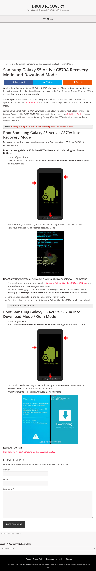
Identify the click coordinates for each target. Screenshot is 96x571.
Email (6, 479)
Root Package (32, 102)
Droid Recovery (48, 6)
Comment (8, 489)
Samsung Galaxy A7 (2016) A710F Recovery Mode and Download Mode (42, 127)
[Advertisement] (48, 41)
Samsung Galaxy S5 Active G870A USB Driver (66, 283)
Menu (50, 19)
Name (6, 469)
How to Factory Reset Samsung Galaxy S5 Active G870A (29, 452)
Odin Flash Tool (73, 114)
